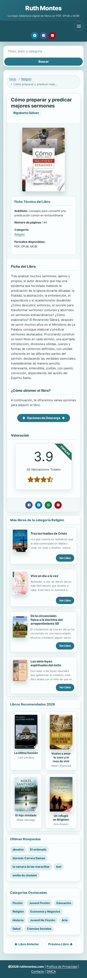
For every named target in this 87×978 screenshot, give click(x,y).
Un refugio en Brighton (61, 817)
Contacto (37, 971)
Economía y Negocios (45, 911)
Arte (65, 920)
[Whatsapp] (48, 505)
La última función (26, 753)
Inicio (12, 79)
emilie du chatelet (25, 875)
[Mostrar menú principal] (79, 26)
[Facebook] (43, 35)
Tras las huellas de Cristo (49, 533)
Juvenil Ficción (39, 903)
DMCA (51, 971)
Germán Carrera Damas (29, 858)
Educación (63, 903)
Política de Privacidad (62, 967)
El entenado (38, 849)
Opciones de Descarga (43, 418)
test (58, 866)
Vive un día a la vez (44, 576)
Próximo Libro (58, 944)
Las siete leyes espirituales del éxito (46, 663)
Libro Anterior (28, 944)
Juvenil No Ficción (42, 920)
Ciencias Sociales (39, 928)
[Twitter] (34, 35)
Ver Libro (65, 558)
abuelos (18, 849)
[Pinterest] (52, 35)
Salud (16, 928)
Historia (18, 920)
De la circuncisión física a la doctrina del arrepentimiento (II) (47, 619)
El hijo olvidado (26, 815)
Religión (26, 79)
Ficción (18, 903)
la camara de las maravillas (31, 866)
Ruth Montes (43, 8)
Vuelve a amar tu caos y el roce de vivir (61, 757)
